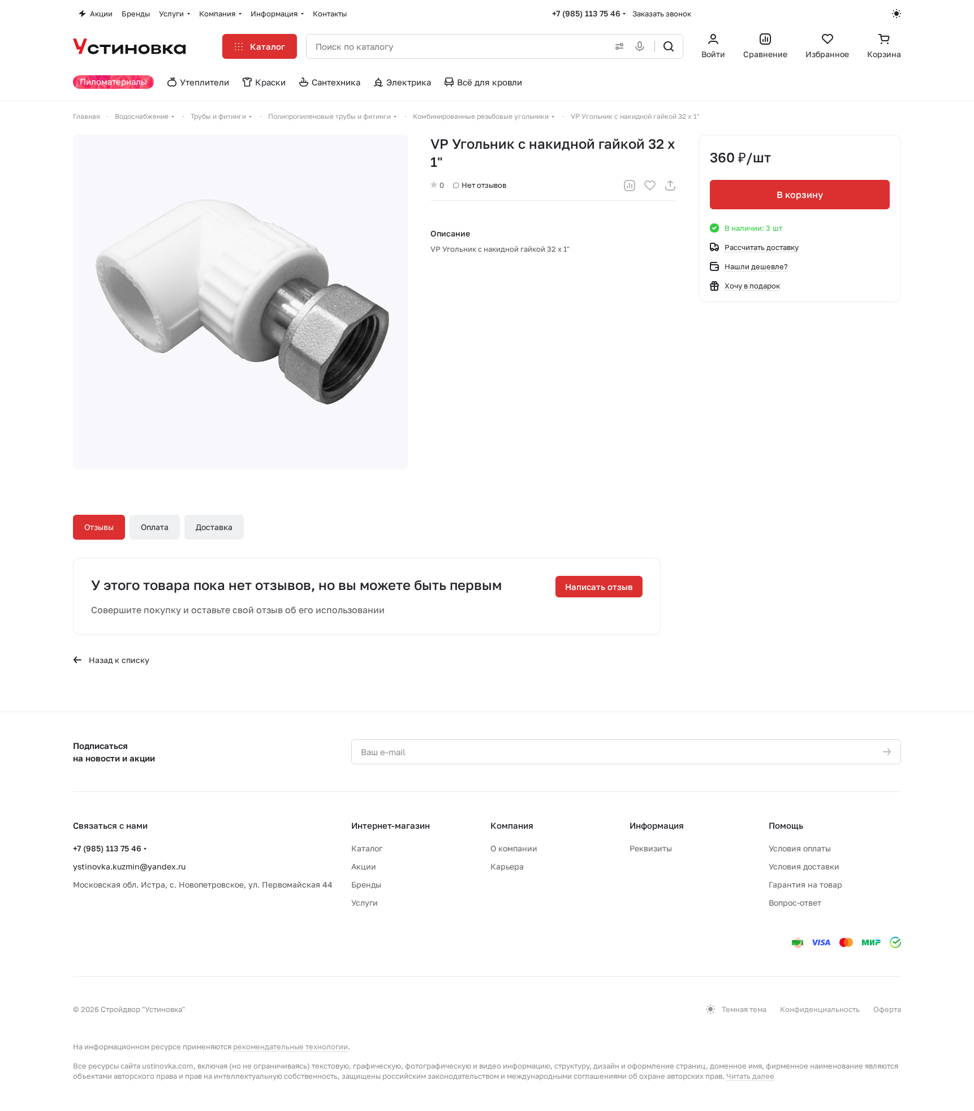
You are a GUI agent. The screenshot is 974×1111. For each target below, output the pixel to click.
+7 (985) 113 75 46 (586, 13)
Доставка (214, 527)
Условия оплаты (800, 848)
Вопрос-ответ (795, 902)
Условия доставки (804, 866)
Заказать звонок (661, 13)
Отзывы (99, 527)
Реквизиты (651, 848)
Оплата (155, 527)
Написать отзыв (599, 587)
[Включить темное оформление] (896, 13)
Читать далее (750, 1075)
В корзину (800, 194)
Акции (363, 866)
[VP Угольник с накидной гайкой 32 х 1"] (240, 302)
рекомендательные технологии (290, 1046)
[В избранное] (650, 185)
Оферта (887, 1009)
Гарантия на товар (805, 884)
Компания (511, 825)
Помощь (786, 825)
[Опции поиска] (617, 46)
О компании (513, 848)
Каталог (366, 848)
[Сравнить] (629, 185)
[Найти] (668, 46)
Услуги (364, 902)
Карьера (507, 866)
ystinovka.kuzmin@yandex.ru (129, 866)
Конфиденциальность (820, 1009)
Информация (657, 825)
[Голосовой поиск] (642, 46)
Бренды (366, 884)
